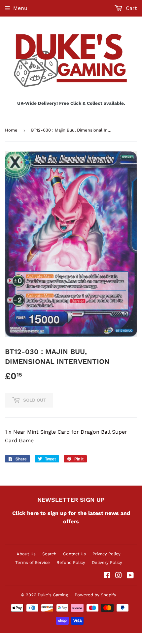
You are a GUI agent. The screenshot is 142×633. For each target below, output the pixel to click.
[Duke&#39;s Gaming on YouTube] (130, 576)
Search (49, 553)
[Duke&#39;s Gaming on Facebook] (106, 576)
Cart (130, 8)
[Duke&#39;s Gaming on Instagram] (118, 576)
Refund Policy (70, 562)
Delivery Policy (107, 562)
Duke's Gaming (53, 594)
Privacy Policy (106, 553)
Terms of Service (32, 562)
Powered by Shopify (95, 594)
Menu (20, 8)
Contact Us (74, 553)
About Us (26, 553)
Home (11, 130)
